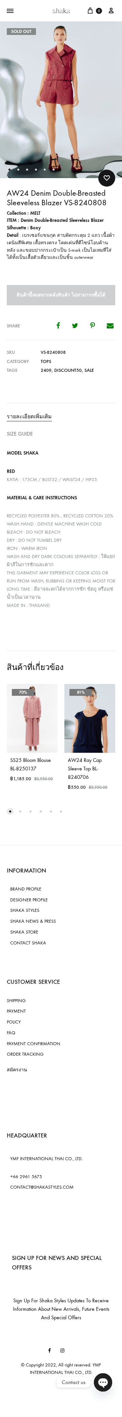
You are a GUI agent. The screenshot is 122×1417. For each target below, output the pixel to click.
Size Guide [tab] (20, 433)
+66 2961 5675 (26, 1177)
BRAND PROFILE (25, 889)
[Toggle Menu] (10, 11)
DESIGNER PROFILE (29, 900)
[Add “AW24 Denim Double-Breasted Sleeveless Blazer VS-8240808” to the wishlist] (106, 178)
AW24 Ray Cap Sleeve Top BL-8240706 (85, 768)
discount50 (68, 370)
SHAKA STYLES (24, 910)
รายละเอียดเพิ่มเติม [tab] (29, 416)
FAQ (11, 1033)
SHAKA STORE (24, 932)
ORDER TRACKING (25, 1054)
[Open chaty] (103, 1382)
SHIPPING (16, 1000)
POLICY (14, 1022)
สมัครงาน (17, 1070)
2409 (46, 370)
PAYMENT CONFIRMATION (33, 1044)
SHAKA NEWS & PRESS (33, 921)
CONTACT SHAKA (28, 943)
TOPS (46, 361)
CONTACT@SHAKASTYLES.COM (42, 1187)
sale (89, 370)
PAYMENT (16, 1011)
